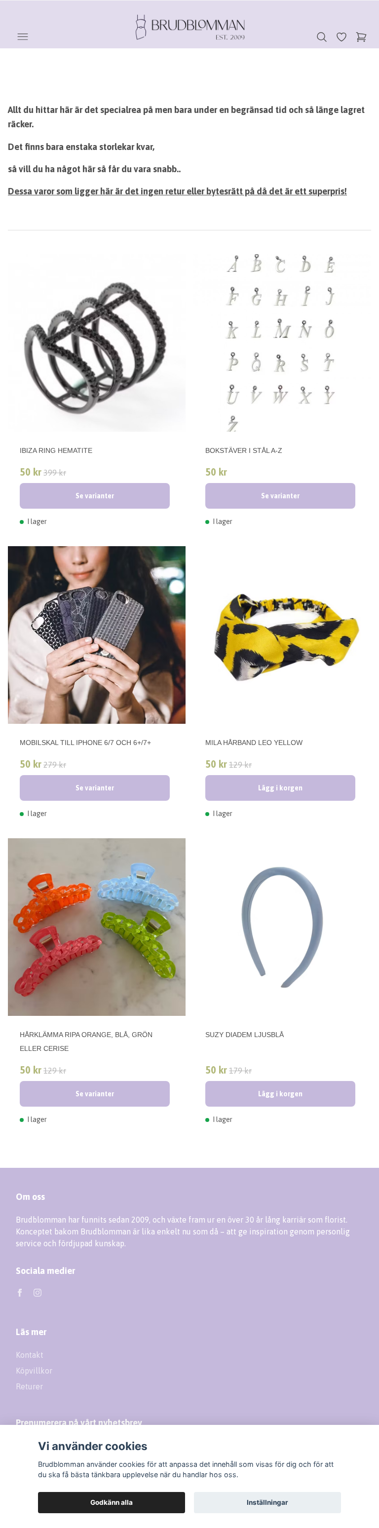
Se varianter (95, 496)
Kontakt (29, 1354)
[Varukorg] (361, 37)
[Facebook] (20, 1293)
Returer (29, 1386)
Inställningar (267, 1502)
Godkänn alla (111, 1502)
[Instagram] (37, 1293)
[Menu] (23, 37)
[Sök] (322, 37)
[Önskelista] (341, 37)
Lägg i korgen (280, 788)
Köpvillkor (34, 1370)
